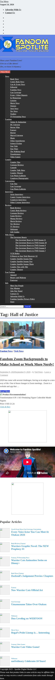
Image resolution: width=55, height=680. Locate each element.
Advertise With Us (13, 10)
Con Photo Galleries (18, 176)
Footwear (14, 280)
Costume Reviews (17, 165)
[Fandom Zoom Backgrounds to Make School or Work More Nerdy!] (27, 335)
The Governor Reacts (18, 237)
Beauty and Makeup (18, 278)
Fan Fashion (10, 272)
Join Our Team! (16, 291)
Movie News (14, 103)
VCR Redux (15, 253)
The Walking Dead (17, 152)
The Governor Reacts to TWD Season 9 (30, 245)
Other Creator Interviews (20, 203)
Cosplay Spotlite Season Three (22, 264)
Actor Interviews (16, 194)
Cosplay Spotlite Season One (21, 259)
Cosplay (8, 160)
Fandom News (15, 90)
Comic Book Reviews (18, 211)
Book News (14, 79)
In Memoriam (15, 98)
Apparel (13, 275)
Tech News (14, 109)
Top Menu (4, 1)
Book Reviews (15, 208)
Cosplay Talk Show (17, 170)
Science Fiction (16, 143)
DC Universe (15, 125)
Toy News (14, 111)
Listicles (13, 101)
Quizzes (13, 106)
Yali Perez (39, 372)
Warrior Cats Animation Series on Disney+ (29, 562)
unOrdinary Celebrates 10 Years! (28, 661)
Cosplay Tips (15, 162)
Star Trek (14, 146)
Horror (13, 133)
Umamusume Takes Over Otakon (28, 604)
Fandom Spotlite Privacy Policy (22, 299)
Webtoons (14, 229)
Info (6, 283)
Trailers (13, 114)
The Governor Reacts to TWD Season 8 (30, 248)
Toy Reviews (15, 224)
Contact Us (10, 13)
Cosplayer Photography (19, 178)
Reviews (8, 205)
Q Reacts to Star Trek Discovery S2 (23, 256)
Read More (5, 391)
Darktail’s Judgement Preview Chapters (32, 576)
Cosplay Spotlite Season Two (21, 262)
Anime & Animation (18, 122)
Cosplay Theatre (16, 173)
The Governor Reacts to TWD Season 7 (30, 251)
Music (12, 138)
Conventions (10, 181)
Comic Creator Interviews (20, 197)
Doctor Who (15, 127)
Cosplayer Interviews (18, 200)
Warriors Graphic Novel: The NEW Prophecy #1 (30, 547)
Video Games (15, 157)
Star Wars (14, 149)
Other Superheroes (17, 141)
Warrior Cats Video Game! (25, 647)
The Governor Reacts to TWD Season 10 (31, 243)
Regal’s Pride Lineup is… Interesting (30, 632)
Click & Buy (5, 407)
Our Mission (15, 288)
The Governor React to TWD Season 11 (30, 240)
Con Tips (13, 184)
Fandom (8, 119)
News (7, 76)
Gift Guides (14, 232)
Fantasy (13, 130)
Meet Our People (16, 286)
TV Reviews (14, 227)
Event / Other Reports (18, 95)
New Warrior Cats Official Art (27, 590)
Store (12, 302)
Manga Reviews (16, 219)
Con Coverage (15, 93)
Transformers (15, 154)
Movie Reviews (16, 221)
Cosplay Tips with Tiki (19, 267)
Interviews (9, 192)
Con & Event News (17, 84)
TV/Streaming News (18, 117)
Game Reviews (15, 216)
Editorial (13, 87)
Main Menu (5, 72)
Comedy (13, 168)
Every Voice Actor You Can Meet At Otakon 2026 (30, 533)
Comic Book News (17, 82)
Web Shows (9, 235)
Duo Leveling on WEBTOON (26, 618)
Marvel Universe (16, 135)
